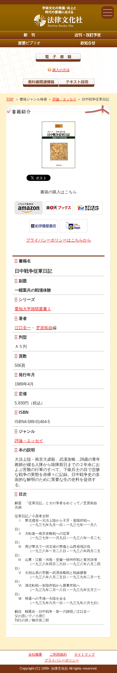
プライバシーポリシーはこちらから (58, 240)
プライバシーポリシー (62, 660)
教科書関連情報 (41, 83)
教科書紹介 (77, 83)
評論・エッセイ (64, 99)
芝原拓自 (44, 327)
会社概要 (35, 654)
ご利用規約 (58, 654)
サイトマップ (84, 654)
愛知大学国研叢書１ (33, 309)
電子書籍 (58, 57)
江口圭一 (23, 327)
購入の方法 (61, 70)
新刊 (29, 35)
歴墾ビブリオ (29, 43)
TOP (9, 99)
